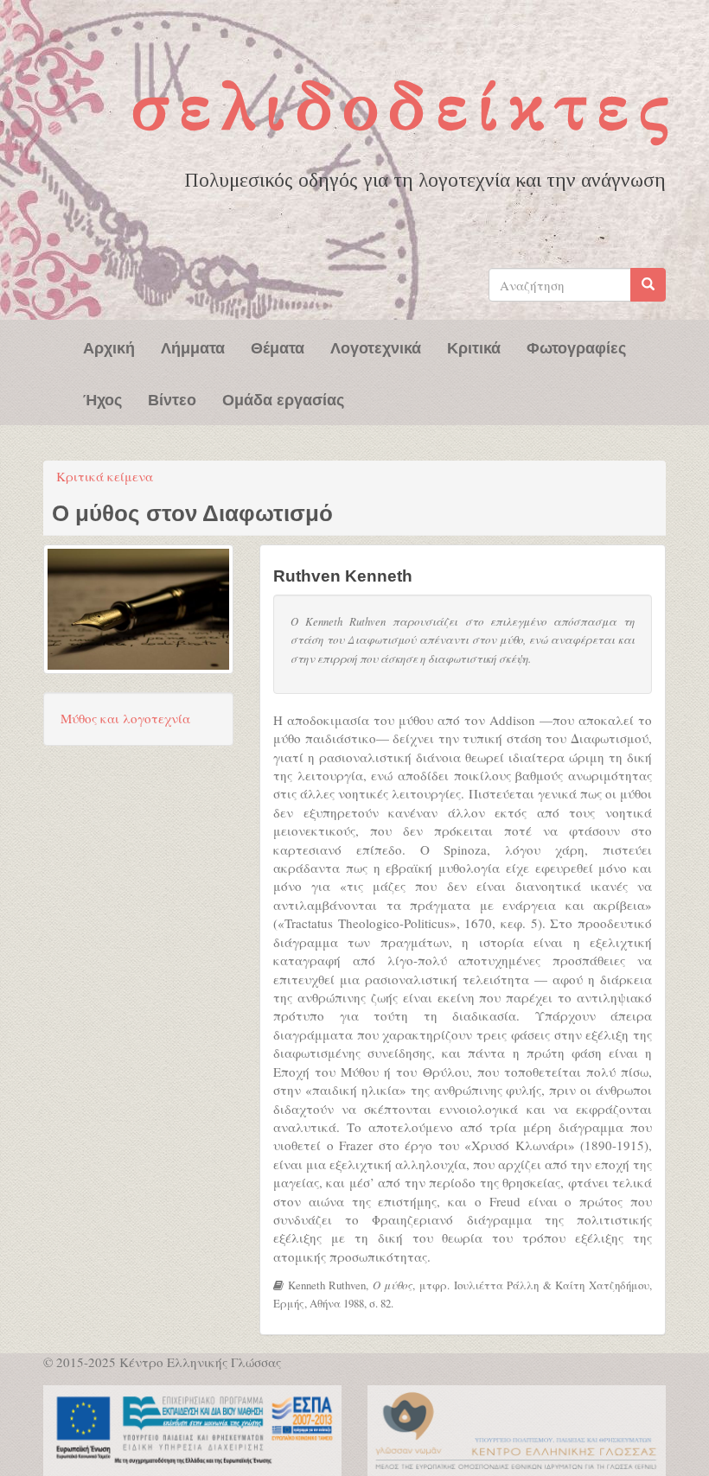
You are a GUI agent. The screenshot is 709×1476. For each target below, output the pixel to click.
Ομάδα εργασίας (283, 398)
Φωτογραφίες (576, 346)
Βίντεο (172, 398)
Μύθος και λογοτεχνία (125, 718)
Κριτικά (474, 346)
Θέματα (277, 346)
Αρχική (109, 346)
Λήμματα (193, 346)
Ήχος (102, 398)
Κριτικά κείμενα (104, 476)
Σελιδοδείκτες (405, 106)
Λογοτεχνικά (375, 346)
